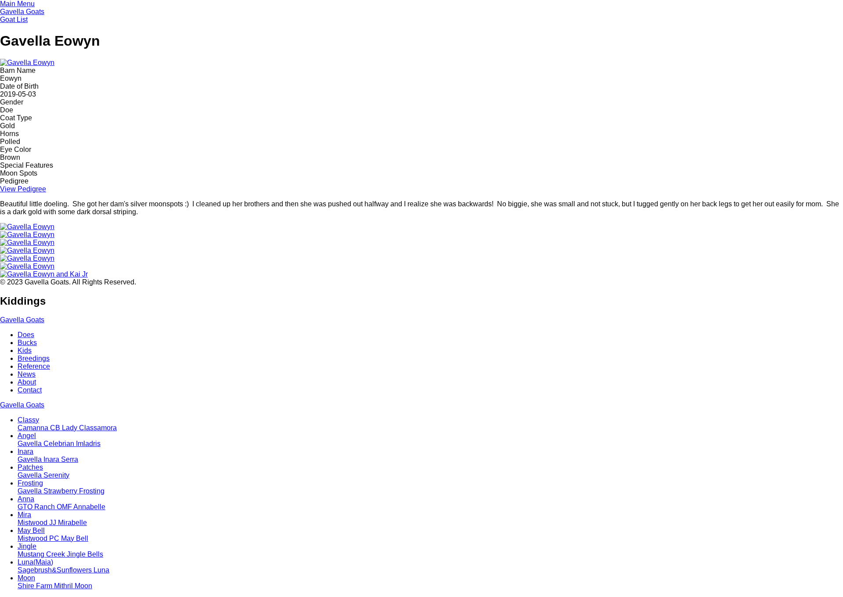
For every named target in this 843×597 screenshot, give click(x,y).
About (27, 382)
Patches (43, 471)
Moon (55, 582)
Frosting (61, 487)
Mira (52, 518)
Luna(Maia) (63, 566)
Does (26, 334)
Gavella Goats (22, 11)
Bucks (27, 342)
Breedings (34, 358)
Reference (34, 366)
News (27, 374)
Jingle (60, 550)
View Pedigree (23, 189)
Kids (25, 350)
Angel (59, 439)
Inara (48, 455)
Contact (30, 390)
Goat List (14, 19)
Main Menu (17, 3)
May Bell (53, 534)
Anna (61, 503)
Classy (67, 424)
